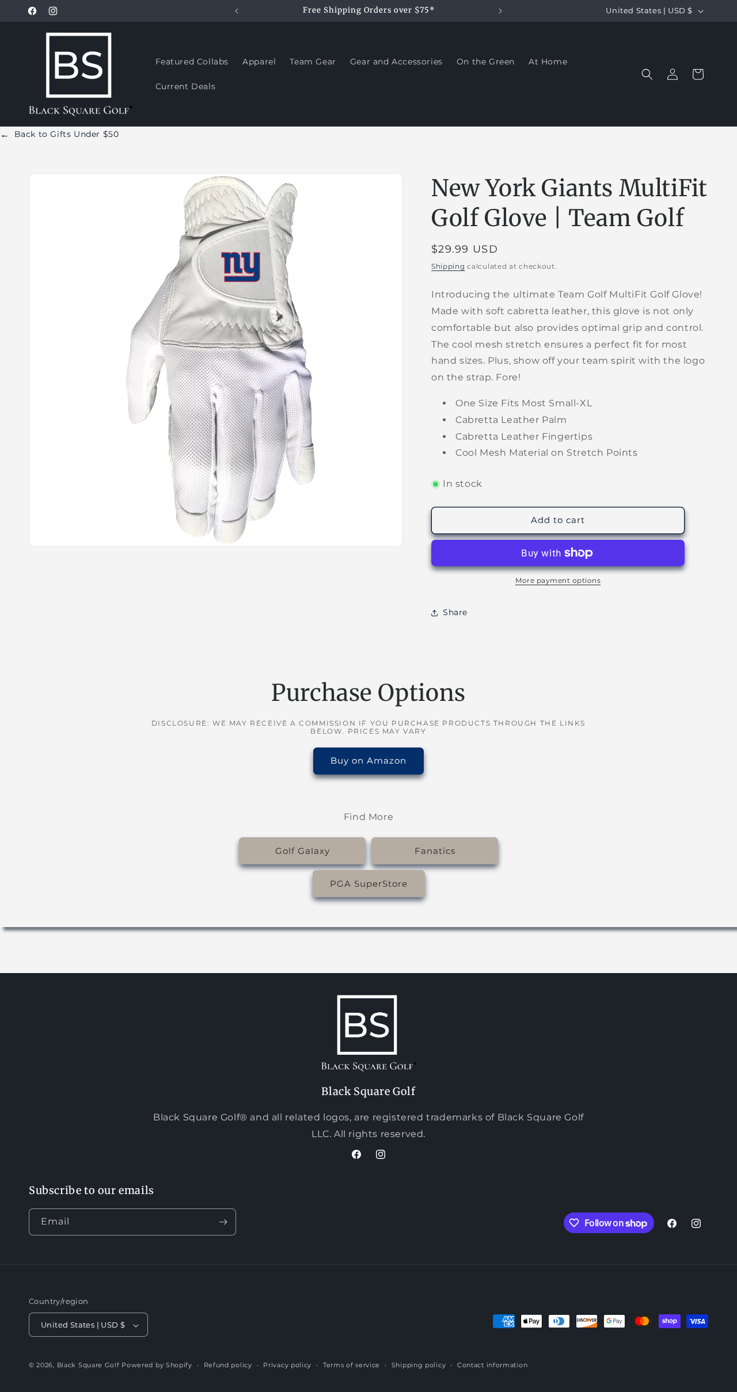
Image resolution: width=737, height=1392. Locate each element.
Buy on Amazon (368, 760)
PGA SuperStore (369, 883)
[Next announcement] (500, 11)
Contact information (492, 1366)
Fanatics (435, 850)
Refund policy (228, 1366)
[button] (647, 74)
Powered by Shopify (156, 1366)
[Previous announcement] (236, 11)
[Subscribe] (222, 1221)
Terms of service (351, 1366)
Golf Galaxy (302, 850)
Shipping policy (419, 1366)
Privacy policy (287, 1366)
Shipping (448, 266)
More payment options (558, 580)
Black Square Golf (88, 1366)
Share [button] (455, 612)
